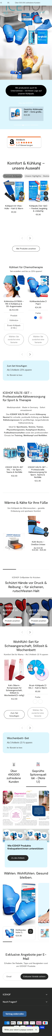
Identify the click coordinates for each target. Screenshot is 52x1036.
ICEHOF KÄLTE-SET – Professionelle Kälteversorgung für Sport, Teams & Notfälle (38, 472)
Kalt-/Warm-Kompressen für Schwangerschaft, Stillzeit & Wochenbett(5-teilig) (14, 690)
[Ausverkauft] (21, 198)
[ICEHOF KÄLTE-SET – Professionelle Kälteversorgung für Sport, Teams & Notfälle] (37, 451)
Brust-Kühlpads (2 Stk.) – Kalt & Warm (37, 686)
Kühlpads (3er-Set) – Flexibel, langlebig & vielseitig (38, 208)
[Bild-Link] (14, 542)
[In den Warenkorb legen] (46, 198)
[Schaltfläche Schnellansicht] (21, 193)
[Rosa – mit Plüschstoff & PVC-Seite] (40, 701)
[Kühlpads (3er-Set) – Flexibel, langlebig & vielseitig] (38, 191)
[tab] (18, 125)
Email (9, 976)
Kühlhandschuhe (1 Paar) (38, 302)
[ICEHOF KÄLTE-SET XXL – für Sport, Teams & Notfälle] (14, 451)
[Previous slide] (22, 238)
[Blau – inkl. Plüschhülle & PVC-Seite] (35, 701)
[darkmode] (41, 13)
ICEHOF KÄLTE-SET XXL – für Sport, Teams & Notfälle (14, 469)
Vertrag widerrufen (15, 1014)
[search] (30, 13)
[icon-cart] (35, 13)
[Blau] (35, 318)
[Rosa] (41, 318)
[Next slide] (30, 238)
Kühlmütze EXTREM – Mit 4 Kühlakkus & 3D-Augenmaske (14, 304)
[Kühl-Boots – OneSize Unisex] (38, 527)
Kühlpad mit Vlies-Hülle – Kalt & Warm (13, 207)
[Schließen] (36, 1030)
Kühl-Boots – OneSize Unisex (38, 543)
